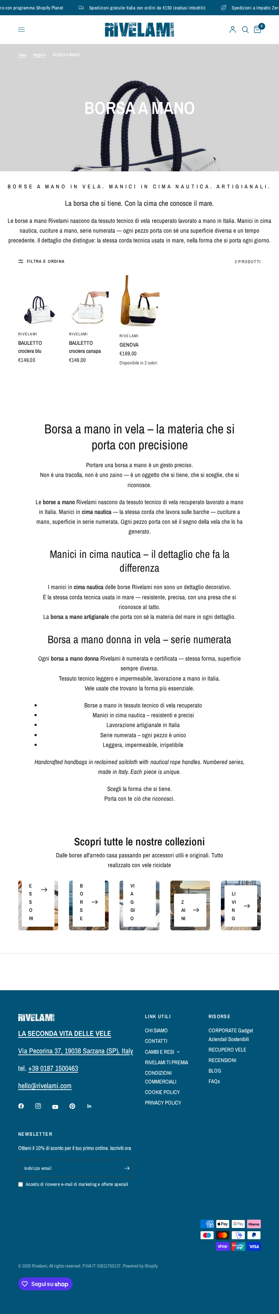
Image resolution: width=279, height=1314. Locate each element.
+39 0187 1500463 (53, 1068)
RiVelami (27, 333)
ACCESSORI (31, 890)
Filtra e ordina (46, 261)
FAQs (214, 1081)
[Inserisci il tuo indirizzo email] (127, 1168)
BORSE (81, 902)
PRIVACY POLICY (163, 1102)
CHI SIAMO (156, 1030)
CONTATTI (156, 1041)
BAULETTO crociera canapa (85, 347)
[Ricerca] (245, 29)
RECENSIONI (222, 1060)
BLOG (215, 1070)
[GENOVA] (139, 301)
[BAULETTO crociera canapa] (89, 300)
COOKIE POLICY (162, 1092)
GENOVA (129, 344)
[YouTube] (60, 1107)
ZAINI (183, 910)
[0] (256, 29)
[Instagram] (43, 1106)
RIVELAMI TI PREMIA (166, 1062)
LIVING (234, 905)
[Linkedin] (94, 1106)
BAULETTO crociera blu (30, 347)
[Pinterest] (77, 1106)
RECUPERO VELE (227, 1049)
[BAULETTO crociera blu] (38, 300)
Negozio (39, 55)
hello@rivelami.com (45, 1085)
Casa (22, 55)
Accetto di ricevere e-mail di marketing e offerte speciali (77, 1184)
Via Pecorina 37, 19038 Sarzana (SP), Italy (75, 1051)
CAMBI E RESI (159, 1052)
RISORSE (220, 1016)
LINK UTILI (158, 1016)
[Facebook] (26, 1106)
